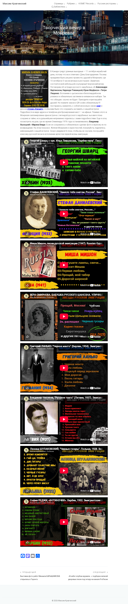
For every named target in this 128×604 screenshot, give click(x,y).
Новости (63, 46)
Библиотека (59, 7)
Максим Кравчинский (14, 3)
